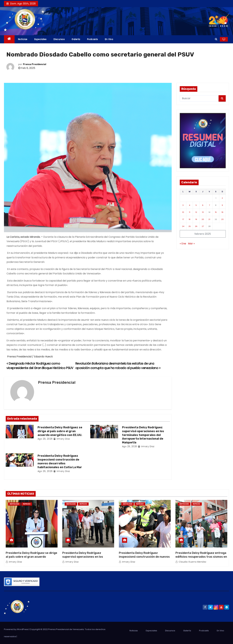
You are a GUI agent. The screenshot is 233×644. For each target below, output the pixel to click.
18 (189, 219)
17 (183, 219)
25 (189, 226)
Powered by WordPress (16, 629)
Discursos (59, 39)
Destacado (14, 504)
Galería (76, 39)
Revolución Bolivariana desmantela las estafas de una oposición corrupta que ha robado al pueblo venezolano (117, 365)
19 (196, 219)
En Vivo (109, 39)
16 (222, 212)
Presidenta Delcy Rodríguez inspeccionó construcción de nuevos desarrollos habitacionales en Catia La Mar (60, 461)
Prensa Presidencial (34, 64)
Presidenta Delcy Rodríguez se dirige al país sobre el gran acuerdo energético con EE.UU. (60, 431)
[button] (216, 39)
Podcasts (92, 39)
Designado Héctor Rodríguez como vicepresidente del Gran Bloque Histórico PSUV (39, 365)
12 (196, 212)
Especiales (40, 39)
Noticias (22, 39)
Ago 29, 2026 (45, 438)
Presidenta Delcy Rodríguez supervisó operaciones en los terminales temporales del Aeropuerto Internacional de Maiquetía (143, 435)
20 (203, 219)
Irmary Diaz (63, 438)
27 (203, 226)
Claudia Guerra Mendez (192, 561)
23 (222, 219)
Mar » (191, 243)
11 (189, 212)
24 (183, 226)
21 (209, 219)
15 (216, 212)
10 (183, 212)
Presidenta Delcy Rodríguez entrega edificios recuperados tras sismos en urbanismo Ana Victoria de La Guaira (201, 556)
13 (203, 212)
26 (196, 226)
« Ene (183, 243)
